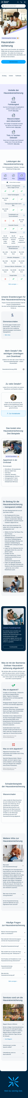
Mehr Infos (15, 110)
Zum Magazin (8, 1039)
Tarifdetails (18, 75)
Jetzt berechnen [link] (13, 61)
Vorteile (11, 75)
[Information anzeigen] (24, 186)
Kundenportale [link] (13, 647)
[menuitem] (18, 2)
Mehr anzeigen (12, 284)
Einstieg (4, 75)
